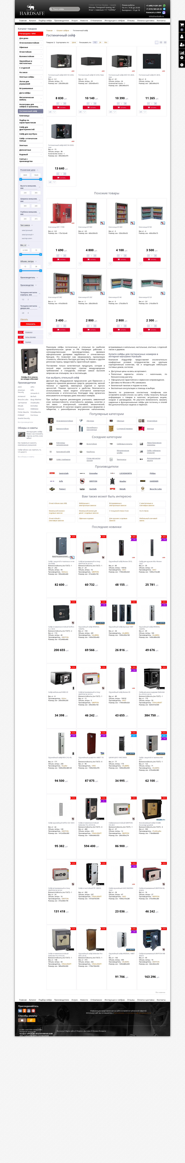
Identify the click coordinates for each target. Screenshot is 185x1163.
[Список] (161, 42)
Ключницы (24, 115)
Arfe (32, 390)
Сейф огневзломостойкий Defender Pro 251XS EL (88, 824)
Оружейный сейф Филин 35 (119, 692)
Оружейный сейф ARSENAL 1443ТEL (149, 628)
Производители (61, 20)
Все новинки (160, 992)
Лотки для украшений (24, 82)
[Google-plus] (33, 1011)
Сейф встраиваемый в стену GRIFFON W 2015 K (89, 693)
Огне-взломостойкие (29, 43)
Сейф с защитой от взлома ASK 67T (151, 758)
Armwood (21, 396)
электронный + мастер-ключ (28, 236)
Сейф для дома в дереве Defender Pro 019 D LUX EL (152, 693)
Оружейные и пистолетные (25, 62)
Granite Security (24, 418)
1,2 (23, 299)
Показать (30, 324)
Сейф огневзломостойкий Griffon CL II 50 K (61, 628)
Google (113, 5)
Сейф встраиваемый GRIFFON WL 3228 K (152, 889)
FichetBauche (36, 412)
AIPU (32, 387)
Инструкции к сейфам (115, 20)
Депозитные (25, 150)
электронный (27, 230)
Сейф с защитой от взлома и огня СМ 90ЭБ (61, 562)
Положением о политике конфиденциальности (132, 1013)
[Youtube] (29, 1011)
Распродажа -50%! (27, 33)
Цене (74, 42)
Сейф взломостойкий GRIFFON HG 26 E (121, 824)
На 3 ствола (143, 511)
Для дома (23, 38)
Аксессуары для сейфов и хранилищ (28, 105)
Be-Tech (33, 396)
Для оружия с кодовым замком (118, 519)
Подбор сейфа (45, 20)
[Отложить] (54, 112)
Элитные (23, 145)
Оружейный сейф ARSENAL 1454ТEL (88, 628)
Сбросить (24, 319)
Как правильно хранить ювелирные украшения (27, 444)
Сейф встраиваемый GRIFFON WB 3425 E (152, 954)
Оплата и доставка (145, 20)
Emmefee (34, 406)
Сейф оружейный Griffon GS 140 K (61, 823)
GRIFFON (95, 572)
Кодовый (23, 154)
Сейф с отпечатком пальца (28, 139)
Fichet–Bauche (23, 412)
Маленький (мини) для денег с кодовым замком (89, 511)
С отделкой (24, 68)
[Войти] (182, 37)
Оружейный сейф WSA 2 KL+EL (60, 757)
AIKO (20, 387)
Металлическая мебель (26, 98)
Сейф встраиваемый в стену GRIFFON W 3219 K (89, 562)
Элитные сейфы (26, 77)
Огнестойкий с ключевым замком (56, 519)
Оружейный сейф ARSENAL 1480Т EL (122, 954)
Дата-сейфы (24, 93)
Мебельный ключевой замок (148, 519)
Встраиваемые (26, 88)
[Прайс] (165, 42)
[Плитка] (156, 42)
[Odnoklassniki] (24, 1011)
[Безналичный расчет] (31, 1020)
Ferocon (21, 409)
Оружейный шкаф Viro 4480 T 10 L (90, 758)
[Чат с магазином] (164, 5)
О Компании (96, 20)
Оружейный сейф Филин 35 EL (120, 561)
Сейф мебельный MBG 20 (58, 692)
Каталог (32, 20)
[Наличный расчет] (22, 1020)
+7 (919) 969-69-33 (154, 9)
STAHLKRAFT (157, 702)
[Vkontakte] (20, 1011)
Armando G (35, 393)
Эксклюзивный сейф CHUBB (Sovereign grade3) (150, 824)
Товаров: (49, 42)
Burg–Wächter (36, 399)
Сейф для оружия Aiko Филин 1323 (150, 562)
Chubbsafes (35, 403)
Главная (23, 20)
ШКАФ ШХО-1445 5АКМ (118, 757)
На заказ (23, 72)
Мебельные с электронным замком (87, 504)
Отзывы (131, 20)
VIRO (94, 766)
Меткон (65, 572)
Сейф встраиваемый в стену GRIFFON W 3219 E (59, 889)
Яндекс (105, 5)
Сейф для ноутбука (28, 134)
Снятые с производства (25, 160)
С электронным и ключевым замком (146, 504)
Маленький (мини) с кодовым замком (57, 511)
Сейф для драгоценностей (26, 128)
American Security (21, 391)
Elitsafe (20, 406)
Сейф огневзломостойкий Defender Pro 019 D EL (58, 954)
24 (100, 42)
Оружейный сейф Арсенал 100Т (121, 627)
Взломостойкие (26, 56)
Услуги (74, 20)
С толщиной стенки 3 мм (119, 511)
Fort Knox (34, 415)
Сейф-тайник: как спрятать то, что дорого (29, 451)
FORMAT (21, 415)
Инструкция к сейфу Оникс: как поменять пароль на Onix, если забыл (35, 435)
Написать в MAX (153, 12)
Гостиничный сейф (28, 111)
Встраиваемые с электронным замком (117, 504)
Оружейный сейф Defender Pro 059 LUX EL (90, 954)
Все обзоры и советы (26, 457)
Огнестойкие (25, 52)
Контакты (161, 20)
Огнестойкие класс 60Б (58, 503)
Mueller (64, 766)
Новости (84, 20)
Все (105, 42)
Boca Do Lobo (23, 399)
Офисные (23, 47)
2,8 (23, 313)
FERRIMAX (34, 409)
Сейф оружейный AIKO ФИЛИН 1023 (121, 889)
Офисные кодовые (86, 518)
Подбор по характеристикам (27, 121)
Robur (64, 698)
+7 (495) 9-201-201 (154, 5)
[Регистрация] (182, 45)
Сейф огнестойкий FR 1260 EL (89, 888)
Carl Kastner (22, 403)
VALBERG (95, 635)
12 (95, 42)
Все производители (25, 422)
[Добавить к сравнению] (50, 112)
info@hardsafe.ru (156, 16)
